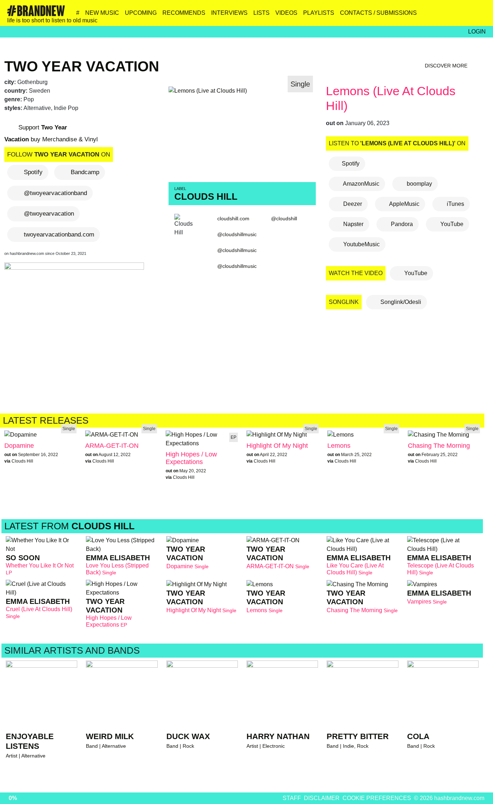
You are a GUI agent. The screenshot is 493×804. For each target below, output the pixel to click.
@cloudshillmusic (237, 234)
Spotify (33, 172)
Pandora (401, 224)
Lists (261, 13)
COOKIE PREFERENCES (377, 798)
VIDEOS (286, 13)
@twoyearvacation (49, 213)
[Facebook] (448, 15)
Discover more (447, 66)
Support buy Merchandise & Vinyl (51, 133)
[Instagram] (417, 15)
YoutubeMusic (361, 244)
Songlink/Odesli (400, 302)
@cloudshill (284, 218)
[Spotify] (464, 15)
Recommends (183, 13)
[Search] (479, 15)
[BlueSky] (433, 15)
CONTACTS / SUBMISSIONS (378, 13)
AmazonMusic (360, 184)
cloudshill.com (233, 218)
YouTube (451, 224)
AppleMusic (403, 204)
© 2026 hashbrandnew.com (449, 798)
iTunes (454, 204)
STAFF (292, 798)
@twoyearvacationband (55, 193)
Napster (352, 224)
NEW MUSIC (102, 13)
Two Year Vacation (81, 66)
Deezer (352, 204)
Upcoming (141, 13)
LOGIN (477, 31)
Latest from (69, 526)
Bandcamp (85, 172)
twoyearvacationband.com (59, 234)
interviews (229, 13)
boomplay (418, 184)
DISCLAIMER (322, 798)
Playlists (318, 13)
